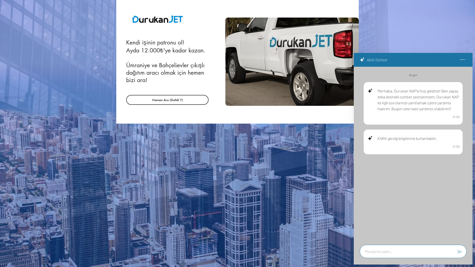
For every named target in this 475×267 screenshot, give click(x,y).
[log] (413, 154)
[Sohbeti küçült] (462, 60)
